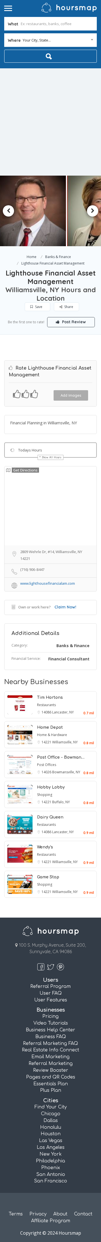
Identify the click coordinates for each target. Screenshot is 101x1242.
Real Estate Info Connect (50, 1050)
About (60, 1214)
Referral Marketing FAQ (50, 1043)
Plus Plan (50, 1090)
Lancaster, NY (63, 712)
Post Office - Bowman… (60, 757)
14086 (47, 712)
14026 (47, 772)
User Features (50, 1000)
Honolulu (50, 1127)
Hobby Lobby (51, 787)
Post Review (73, 321)
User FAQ (51, 993)
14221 (47, 742)
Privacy (38, 1214)
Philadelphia (50, 1161)
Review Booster (50, 1070)
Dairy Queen (50, 817)
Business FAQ (50, 1036)
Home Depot (50, 727)
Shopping (44, 794)
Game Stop (48, 877)
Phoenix (50, 1167)
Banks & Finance (58, 256)
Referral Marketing (51, 1063)
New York (51, 1154)
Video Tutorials (50, 1023)
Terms (16, 1214)
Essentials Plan (50, 1083)
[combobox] (50, 40)
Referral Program (50, 986)
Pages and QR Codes (50, 1077)
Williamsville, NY (65, 742)
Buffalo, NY (61, 802)
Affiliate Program (50, 1220)
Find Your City (51, 1107)
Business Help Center (50, 1030)
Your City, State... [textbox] (37, 40)
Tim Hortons (50, 697)
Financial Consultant (68, 659)
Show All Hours (52, 457)
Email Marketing (50, 1056)
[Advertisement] (50, 122)
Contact (83, 1214)
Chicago (50, 1113)
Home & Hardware (52, 734)
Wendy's (45, 847)
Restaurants (46, 704)
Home (31, 256)
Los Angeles (51, 1147)
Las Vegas (50, 1140)
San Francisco (50, 1181)
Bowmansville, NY (66, 772)
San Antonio (50, 1174)
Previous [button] (8, 210)
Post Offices (46, 764)
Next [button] (92, 210)
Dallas (50, 1120)
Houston (51, 1133)
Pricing (50, 1016)
